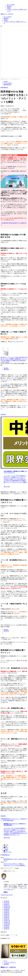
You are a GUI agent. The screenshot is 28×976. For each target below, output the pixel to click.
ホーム (5, 960)
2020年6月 (6, 911)
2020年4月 (6, 914)
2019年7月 (6, 928)
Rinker (7, 362)
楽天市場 (6, 369)
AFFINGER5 (18, 972)
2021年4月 (6, 901)
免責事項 (6, 964)
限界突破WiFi (6, 855)
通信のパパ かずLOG (7, 14)
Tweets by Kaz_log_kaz (7, 894)
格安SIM (6, 18)
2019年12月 (7, 920)
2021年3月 (6, 902)
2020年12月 (7, 906)
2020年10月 (7, 907)
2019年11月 (7, 922)
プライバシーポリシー (10, 962)
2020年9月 (6, 909)
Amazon (6, 368)
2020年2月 (6, 917)
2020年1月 (6, 919)
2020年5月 (6, 912)
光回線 (5, 20)
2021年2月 (6, 904)
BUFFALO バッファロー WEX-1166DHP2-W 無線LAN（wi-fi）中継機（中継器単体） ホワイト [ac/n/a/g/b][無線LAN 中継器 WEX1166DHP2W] (14, 359)
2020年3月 (6, 915)
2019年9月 (6, 925)
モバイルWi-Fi (8, 16)
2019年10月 (7, 923)
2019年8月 (6, 927)
